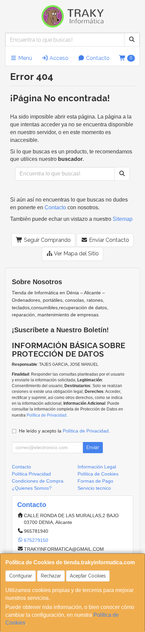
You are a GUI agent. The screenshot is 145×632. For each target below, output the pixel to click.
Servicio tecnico (94, 488)
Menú (24, 58)
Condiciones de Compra (37, 481)
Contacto (97, 58)
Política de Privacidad (46, 415)
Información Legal (97, 466)
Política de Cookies (98, 474)
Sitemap (123, 219)
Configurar (20, 575)
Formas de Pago (95, 481)
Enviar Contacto (108, 240)
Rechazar (51, 575)
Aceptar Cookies (88, 575)
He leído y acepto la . (64, 431)
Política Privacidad (31, 474)
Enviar (92, 447)
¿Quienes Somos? (32, 488)
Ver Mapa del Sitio (76, 253)
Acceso (58, 58)
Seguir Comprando (47, 240)
